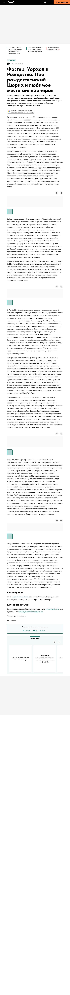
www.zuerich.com (52, 609)
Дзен (43, 630)
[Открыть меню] (4, 2)
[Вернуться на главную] (11, 2)
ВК (36, 630)
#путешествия (11, 620)
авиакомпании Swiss (21, 597)
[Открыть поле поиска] (45, 2)
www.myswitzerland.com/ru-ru (31, 612)
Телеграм (28, 630)
